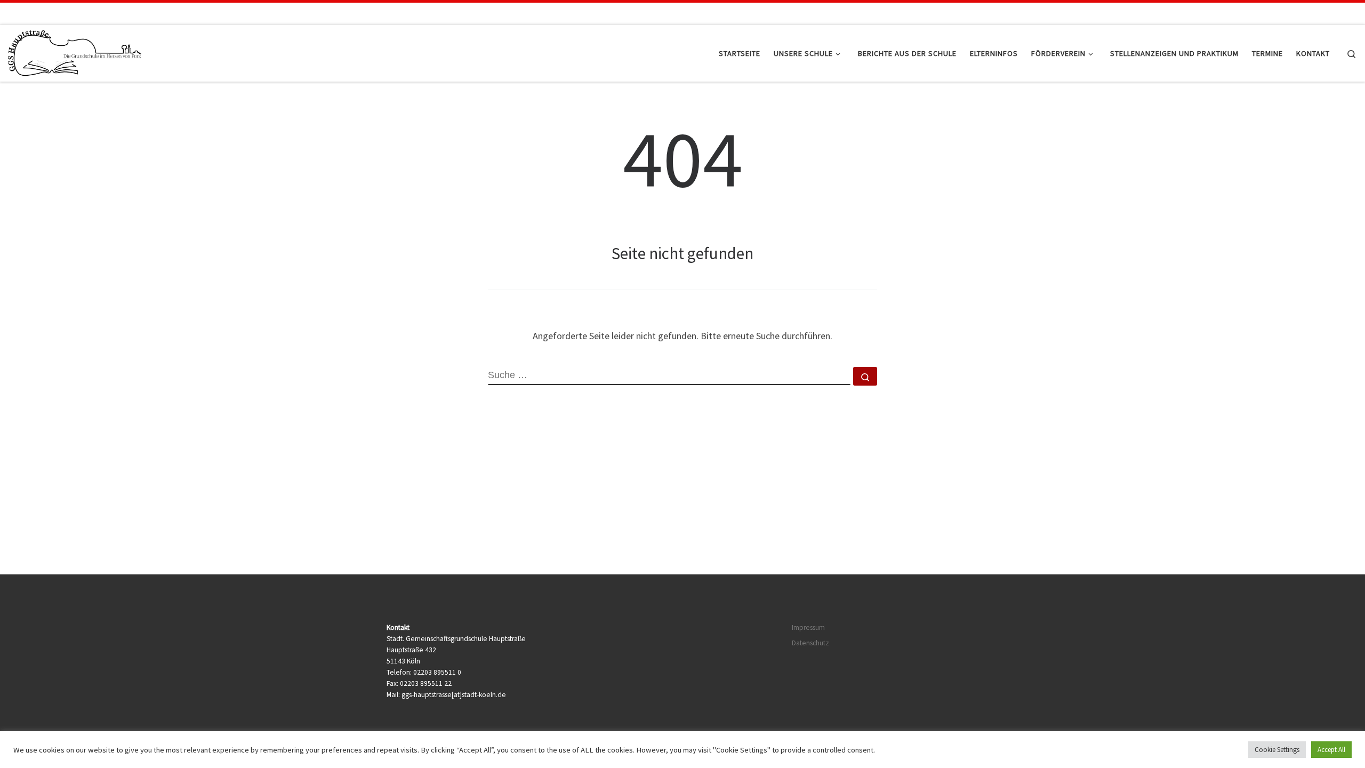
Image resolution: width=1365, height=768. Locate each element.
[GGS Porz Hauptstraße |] (74, 51)
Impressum (808, 627)
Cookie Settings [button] (1277, 749)
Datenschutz (810, 642)
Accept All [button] (1331, 749)
